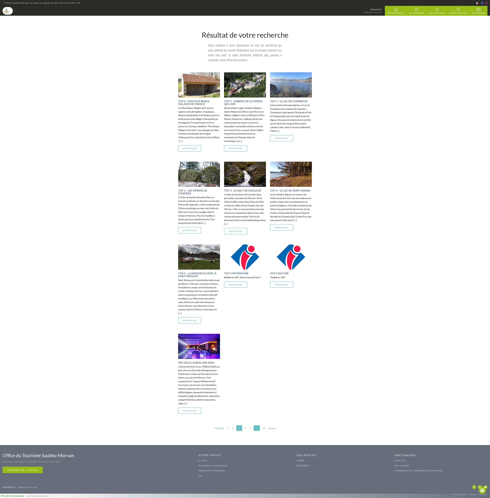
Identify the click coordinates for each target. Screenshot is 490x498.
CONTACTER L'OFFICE (22, 470)
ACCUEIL (203, 461)
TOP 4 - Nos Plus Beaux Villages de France (193, 102)
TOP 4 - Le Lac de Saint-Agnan (290, 190)
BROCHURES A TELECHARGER (213, 466)
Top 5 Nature (279, 273)
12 (264, 428)
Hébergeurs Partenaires (212, 471)
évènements (303, 466)
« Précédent (219, 428)
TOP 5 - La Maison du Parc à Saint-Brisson (197, 275)
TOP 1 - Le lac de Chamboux (289, 101)
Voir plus (190, 148)
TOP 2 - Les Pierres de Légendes (192, 192)
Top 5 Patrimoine (236, 273)
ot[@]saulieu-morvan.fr (373, 12)
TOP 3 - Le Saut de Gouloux (242, 190)
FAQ (201, 476)
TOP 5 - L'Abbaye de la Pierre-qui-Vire (243, 102)
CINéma (300, 461)
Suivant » (272, 428)
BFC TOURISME (402, 466)
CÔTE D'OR (400, 461)
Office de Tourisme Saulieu (12, 496)
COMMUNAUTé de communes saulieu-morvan (418, 471)
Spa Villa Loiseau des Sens (196, 362)
